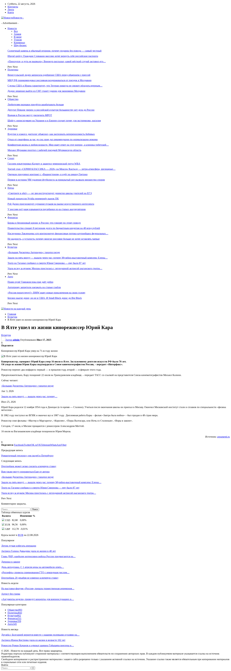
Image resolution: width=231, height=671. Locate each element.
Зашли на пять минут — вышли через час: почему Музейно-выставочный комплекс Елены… (58, 257)
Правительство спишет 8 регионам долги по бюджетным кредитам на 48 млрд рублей (54, 228)
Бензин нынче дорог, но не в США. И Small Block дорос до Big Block (45, 298)
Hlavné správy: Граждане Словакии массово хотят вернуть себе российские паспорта (53, 56)
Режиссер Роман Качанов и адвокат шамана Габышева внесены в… (37, 645)
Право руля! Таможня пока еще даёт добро (30, 282)
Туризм (18, 39)
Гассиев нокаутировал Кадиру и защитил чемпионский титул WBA (44, 163)
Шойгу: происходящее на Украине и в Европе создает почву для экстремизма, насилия (54, 120)
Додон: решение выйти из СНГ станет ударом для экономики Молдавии (46, 91)
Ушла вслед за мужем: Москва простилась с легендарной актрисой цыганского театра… (55, 268)
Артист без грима (10, 594)
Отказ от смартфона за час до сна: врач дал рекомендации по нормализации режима (53, 139)
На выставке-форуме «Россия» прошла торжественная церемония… (37, 588)
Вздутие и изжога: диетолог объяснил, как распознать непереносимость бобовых (51, 134)
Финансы (13, 217)
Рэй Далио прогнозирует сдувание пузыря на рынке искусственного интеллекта (51, 204)
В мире (18, 37)
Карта (11, 12)
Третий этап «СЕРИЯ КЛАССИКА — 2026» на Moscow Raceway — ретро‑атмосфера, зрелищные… (62, 169)
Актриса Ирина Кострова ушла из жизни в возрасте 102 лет (33, 640)
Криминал (19, 42)
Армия (17, 34)
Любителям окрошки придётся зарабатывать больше (36, 104)
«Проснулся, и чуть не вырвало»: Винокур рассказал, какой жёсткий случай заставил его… (57, 61)
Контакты (13, 6)
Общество (13, 99)
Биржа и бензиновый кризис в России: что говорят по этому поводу (44, 222)
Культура (12, 247)
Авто (10, 276)
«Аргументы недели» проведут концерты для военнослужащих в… (37, 599)
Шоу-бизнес (20, 45)
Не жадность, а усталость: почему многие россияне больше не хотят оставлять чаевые (54, 239)
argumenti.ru (223, 436)
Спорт (11, 158)
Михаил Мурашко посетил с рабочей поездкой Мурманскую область (44, 150)
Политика (13, 69)
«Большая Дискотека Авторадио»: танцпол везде (34, 252)
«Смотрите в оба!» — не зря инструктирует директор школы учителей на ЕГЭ (50, 193)
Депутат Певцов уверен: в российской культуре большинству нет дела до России (51, 110)
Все (16, 31)
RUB (20, 535)
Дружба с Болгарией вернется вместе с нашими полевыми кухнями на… (40, 634)
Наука (11, 188)
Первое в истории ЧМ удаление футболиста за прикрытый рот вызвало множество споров (56, 179)
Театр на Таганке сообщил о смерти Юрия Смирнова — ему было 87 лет (47, 263)
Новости (12, 28)
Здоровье (12, 128)
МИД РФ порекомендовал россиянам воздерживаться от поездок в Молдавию (49, 80)
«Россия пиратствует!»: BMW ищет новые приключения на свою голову (46, 292)
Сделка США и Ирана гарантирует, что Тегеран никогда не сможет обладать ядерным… (55, 85)
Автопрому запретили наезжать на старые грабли (34, 287)
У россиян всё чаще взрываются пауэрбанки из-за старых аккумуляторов (47, 209)
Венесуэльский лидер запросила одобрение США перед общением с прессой (49, 75)
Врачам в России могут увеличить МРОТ (30, 115)
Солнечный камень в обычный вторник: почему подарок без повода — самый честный (55, 50)
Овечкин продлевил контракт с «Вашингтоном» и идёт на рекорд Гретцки (48, 174)
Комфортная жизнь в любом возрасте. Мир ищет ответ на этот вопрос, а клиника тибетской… (58, 144)
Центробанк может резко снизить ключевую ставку (28, 466)
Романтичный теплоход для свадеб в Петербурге (27, 455)
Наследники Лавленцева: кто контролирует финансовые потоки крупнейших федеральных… (58, 233)
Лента (11, 9)
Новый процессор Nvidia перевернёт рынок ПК (33, 198)
